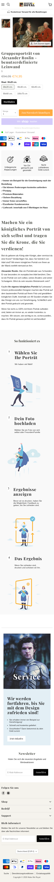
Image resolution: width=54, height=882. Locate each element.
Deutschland (25, 851)
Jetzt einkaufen (16, 738)
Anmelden (41, 772)
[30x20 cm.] (8, 90)
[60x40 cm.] (36, 90)
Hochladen (9, 101)
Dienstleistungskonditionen (22, 873)
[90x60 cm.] (8, 96)
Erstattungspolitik (43, 873)
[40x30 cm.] (22, 90)
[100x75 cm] (23, 96)
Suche (6, 873)
